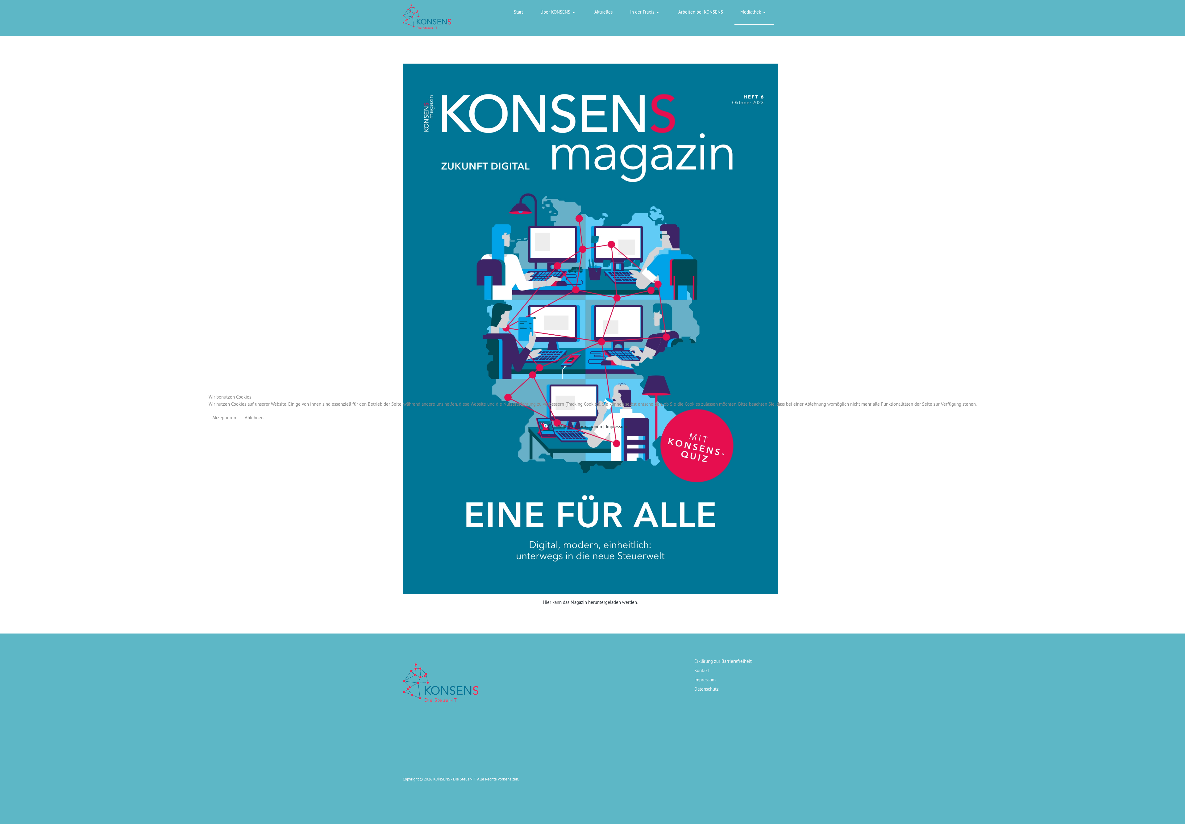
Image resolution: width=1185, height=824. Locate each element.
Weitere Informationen (580, 426)
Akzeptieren (224, 417)
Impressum (616, 426)
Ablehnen (254, 417)
